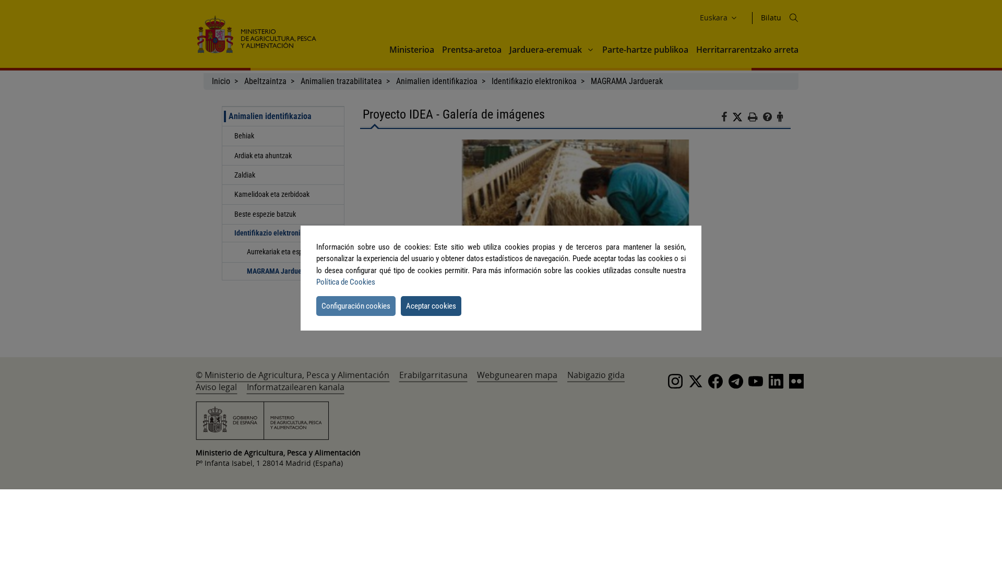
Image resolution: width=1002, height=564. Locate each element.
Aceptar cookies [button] (431, 306)
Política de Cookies (345, 282)
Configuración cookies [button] (355, 306)
